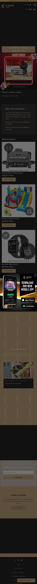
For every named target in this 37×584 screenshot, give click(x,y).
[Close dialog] (35, 275)
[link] (28, 299)
